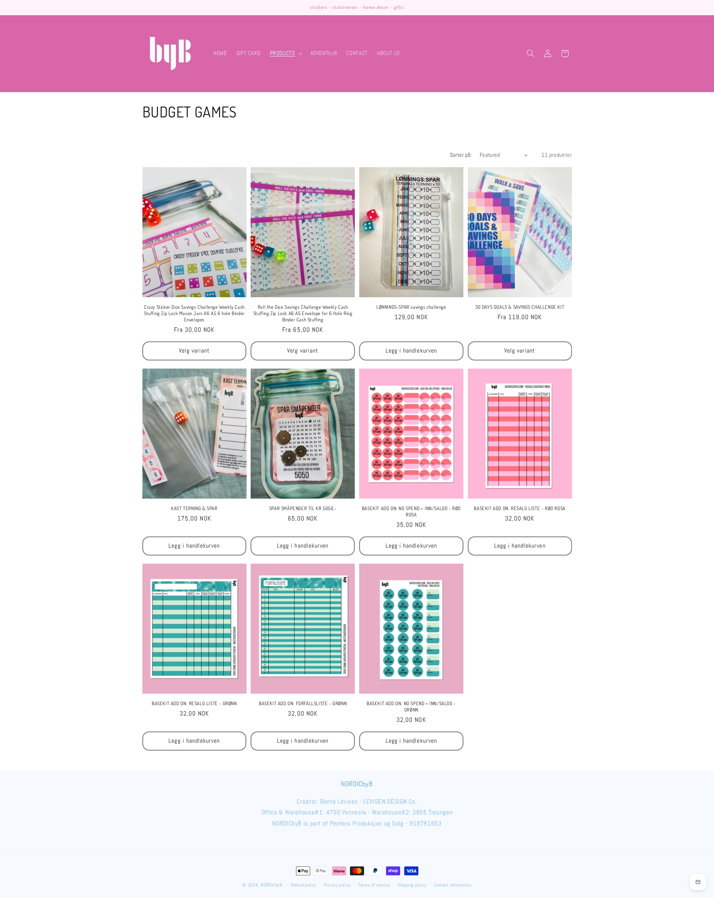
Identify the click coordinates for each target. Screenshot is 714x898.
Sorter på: (461, 155)
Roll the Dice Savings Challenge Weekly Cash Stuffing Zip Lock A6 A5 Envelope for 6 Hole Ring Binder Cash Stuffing (303, 313)
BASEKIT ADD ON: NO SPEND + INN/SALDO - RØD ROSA (411, 511)
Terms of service (374, 885)
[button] (285, 53)
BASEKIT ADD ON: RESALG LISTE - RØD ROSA (519, 508)
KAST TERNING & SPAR (194, 508)
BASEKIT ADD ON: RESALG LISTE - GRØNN (194, 703)
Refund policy (303, 885)
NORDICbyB (271, 885)
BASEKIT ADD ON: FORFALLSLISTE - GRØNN (303, 703)
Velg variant (194, 350)
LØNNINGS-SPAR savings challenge (411, 307)
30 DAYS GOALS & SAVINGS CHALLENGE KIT (519, 307)
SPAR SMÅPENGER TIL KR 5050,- (303, 508)
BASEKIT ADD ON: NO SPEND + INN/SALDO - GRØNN (411, 706)
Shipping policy (412, 885)
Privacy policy (337, 885)
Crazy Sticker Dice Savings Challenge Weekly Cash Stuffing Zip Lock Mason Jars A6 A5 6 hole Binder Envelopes (194, 313)
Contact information (453, 885)
